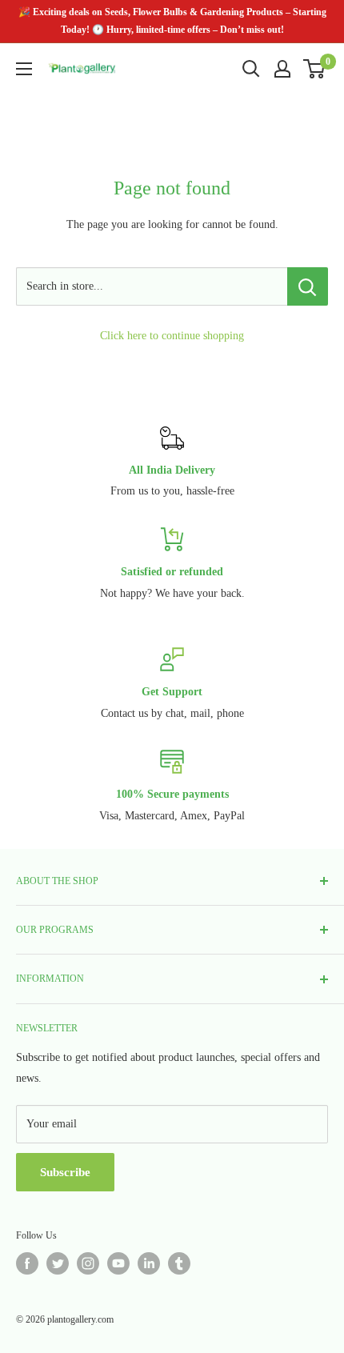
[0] (315, 68)
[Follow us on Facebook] (27, 1263)
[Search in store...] (307, 286)
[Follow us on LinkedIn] (149, 1263)
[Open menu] (24, 68)
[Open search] (251, 69)
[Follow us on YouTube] (118, 1263)
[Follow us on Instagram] (88, 1263)
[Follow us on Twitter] (57, 1263)
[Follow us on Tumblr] (179, 1263)
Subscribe (65, 1172)
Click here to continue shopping (172, 336)
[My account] (282, 69)
